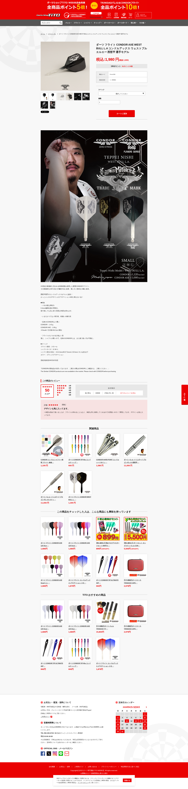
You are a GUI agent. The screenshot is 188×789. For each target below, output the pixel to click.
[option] (65, 66)
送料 (68, 766)
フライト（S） (52, 34)
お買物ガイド (85, 773)
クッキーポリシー (83, 782)
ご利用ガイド (78, 766)
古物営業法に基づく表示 (99, 773)
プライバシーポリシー (109, 766)
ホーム (43, 34)
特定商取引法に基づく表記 (130, 766)
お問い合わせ (92, 766)
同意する (127, 780)
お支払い (62, 766)
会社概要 (52, 766)
